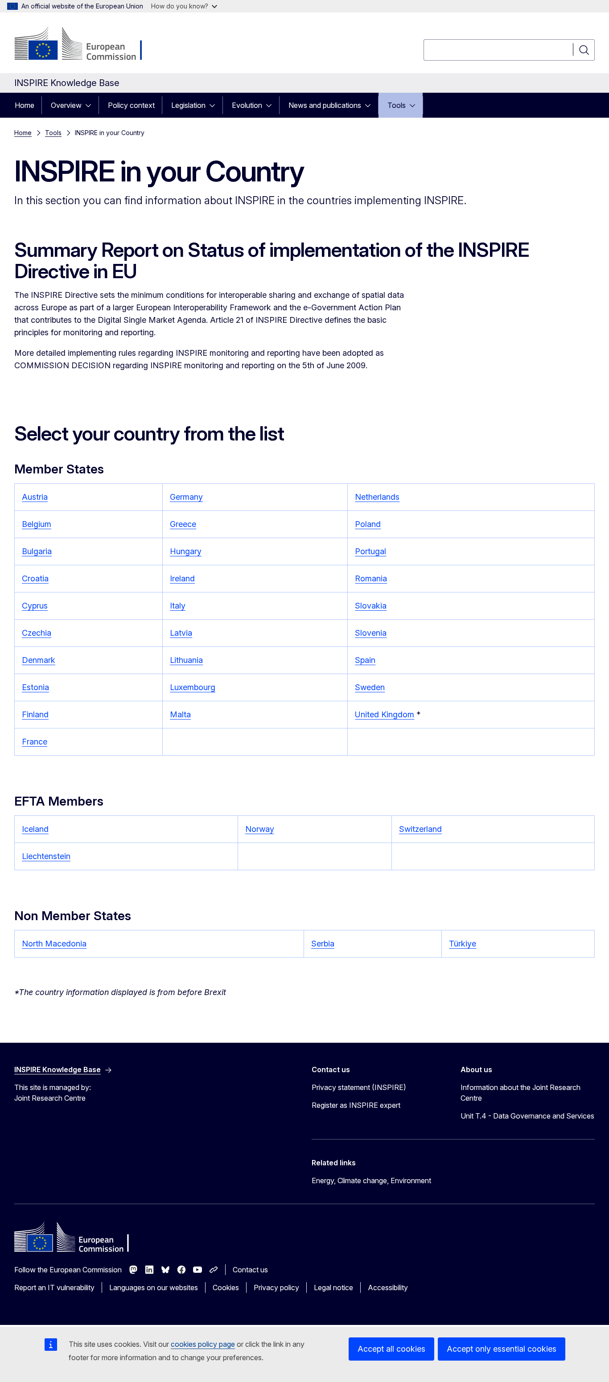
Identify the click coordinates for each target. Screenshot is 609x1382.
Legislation (188, 105)
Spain (365, 660)
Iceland (35, 829)
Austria (35, 497)
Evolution (247, 105)
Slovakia (371, 605)
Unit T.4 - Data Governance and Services (527, 1115)
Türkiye (462, 943)
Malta (180, 714)
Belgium (36, 524)
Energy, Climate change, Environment (371, 1180)
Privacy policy (276, 1287)
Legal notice (333, 1287)
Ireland (182, 578)
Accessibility (388, 1287)
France (34, 741)
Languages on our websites (153, 1287)
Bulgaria (37, 551)
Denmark (38, 660)
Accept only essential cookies (501, 1348)
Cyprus (35, 605)
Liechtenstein (46, 856)
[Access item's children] (91, 105)
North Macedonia (54, 943)
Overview (66, 105)
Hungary (186, 551)
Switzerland (420, 829)
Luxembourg (192, 687)
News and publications (324, 105)
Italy (177, 605)
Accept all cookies (391, 1348)
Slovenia (371, 633)
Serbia (322, 943)
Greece (183, 524)
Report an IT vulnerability (54, 1287)
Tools (396, 105)
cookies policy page (203, 1344)
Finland (35, 714)
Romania (371, 578)
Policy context (131, 105)
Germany (186, 497)
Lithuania (186, 660)
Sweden (370, 687)
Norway (259, 829)
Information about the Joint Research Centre (520, 1092)
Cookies (226, 1287)
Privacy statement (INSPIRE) (359, 1087)
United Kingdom (384, 714)
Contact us (250, 1269)
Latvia (181, 633)
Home (24, 105)
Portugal (370, 551)
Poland (368, 524)
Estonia (35, 687)
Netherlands (377, 497)
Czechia (36, 633)
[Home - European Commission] (86, 44)
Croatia (35, 578)
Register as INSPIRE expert (356, 1105)
